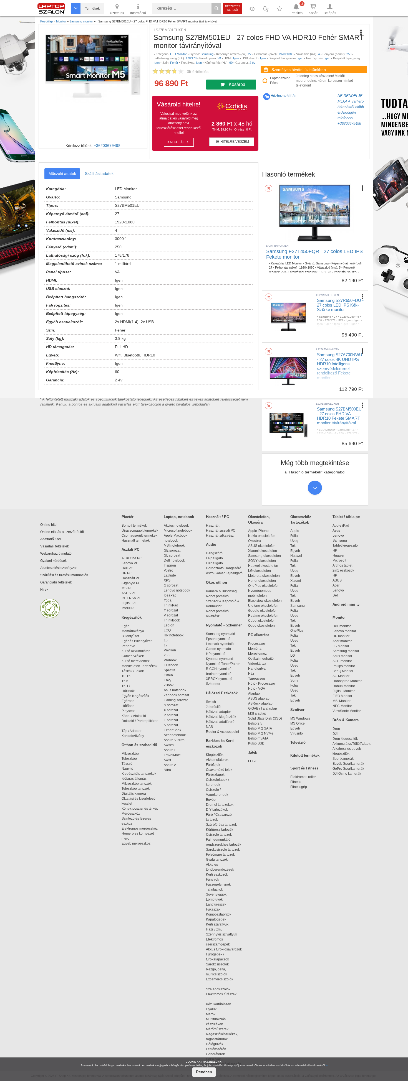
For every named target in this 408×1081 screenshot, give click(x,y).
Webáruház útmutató (56, 553)
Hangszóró (214, 553)
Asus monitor (342, 656)
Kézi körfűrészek (221, 1004)
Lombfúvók (214, 899)
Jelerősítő (213, 707)
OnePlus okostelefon (263, 586)
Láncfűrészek (218, 904)
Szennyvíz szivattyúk (221, 934)
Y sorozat (171, 610)
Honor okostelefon (262, 581)
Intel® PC (129, 608)
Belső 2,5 (255, 723)
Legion (169, 625)
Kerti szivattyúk (217, 924)
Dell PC (127, 568)
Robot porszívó (217, 596)
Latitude (170, 575)
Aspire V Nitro (175, 740)
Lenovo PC (130, 563)
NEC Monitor (342, 706)
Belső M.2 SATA (260, 728)
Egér (125, 626)
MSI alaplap (257, 713)
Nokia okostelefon (261, 536)
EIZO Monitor (342, 696)
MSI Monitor (342, 701)
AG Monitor (341, 676)
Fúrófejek (215, 765)
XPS (167, 580)
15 (166, 640)
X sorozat (171, 710)
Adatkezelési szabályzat (58, 568)
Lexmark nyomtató (220, 644)
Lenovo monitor (344, 631)
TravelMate (173, 755)
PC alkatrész (259, 635)
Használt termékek (136, 540)
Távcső (127, 764)
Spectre (169, 670)
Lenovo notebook (177, 590)
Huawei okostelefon (263, 566)
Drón (336, 729)
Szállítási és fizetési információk (64, 575)
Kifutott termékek (304, 755)
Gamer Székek (133, 656)
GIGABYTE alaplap (263, 708)
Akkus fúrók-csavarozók (224, 949)
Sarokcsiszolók (219, 964)
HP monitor (341, 636)
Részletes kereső (232, 8)
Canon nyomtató (218, 649)
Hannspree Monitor (347, 681)
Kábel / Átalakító (135, 716)
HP (335, 550)
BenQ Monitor (343, 671)
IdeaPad (170, 595)
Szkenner (213, 684)
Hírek (44, 590)
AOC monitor (342, 661)
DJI (335, 734)
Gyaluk (217, 1009)
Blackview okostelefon (265, 601)
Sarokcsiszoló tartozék (223, 849)
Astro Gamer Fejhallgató (224, 573)
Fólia (294, 536)
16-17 (126, 686)
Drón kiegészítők (345, 739)
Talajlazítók (214, 889)
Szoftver (297, 710)
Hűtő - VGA (256, 688)
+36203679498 (107, 145)
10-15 (126, 676)
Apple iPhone (258, 531)
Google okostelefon (263, 611)
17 (166, 645)
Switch (169, 745)
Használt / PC (217, 517)
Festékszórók (216, 1049)
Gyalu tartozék (217, 859)
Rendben (204, 1072)
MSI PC (127, 588)
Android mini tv (346, 604)
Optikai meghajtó (261, 659)
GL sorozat (172, 555)
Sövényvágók (218, 894)
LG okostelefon (259, 571)
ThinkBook (172, 620)
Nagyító (127, 769)
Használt (212, 525)
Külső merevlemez (136, 661)
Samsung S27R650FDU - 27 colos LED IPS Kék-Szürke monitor (340, 305)
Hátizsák (128, 691)
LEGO (252, 761)
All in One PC (132, 558)
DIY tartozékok (217, 810)
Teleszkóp (129, 759)
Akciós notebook (176, 525)
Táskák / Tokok (133, 671)
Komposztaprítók (218, 914)
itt (327, 1065)
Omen (168, 675)
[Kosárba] (268, 188)
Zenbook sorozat (176, 695)
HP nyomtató (215, 654)
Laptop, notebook (179, 517)
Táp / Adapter (132, 731)
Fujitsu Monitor (344, 691)
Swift (167, 760)
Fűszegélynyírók (219, 884)
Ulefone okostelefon (263, 606)
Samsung (297, 606)
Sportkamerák (343, 759)
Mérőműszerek (217, 1029)
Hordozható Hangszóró (223, 568)
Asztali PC (130, 549)
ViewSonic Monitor (347, 711)
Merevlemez (257, 654)
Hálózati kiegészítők (221, 717)
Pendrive (128, 646)
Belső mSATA (259, 738)
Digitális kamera (134, 794)
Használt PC (131, 578)
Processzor (256, 644)
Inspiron (170, 565)
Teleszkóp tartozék (136, 789)
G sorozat (171, 585)
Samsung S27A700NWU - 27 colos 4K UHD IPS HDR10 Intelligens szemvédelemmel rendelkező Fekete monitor (339, 366)
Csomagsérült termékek (139, 535)
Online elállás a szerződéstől (62, 532)
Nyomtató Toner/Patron (223, 664)
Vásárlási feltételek (54, 546)
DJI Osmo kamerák (348, 774)
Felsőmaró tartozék (220, 854)
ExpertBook (172, 730)
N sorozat (171, 705)
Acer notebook (175, 735)
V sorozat (171, 615)
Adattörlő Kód (50, 539)
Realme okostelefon (263, 616)
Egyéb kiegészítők (135, 696)
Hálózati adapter (218, 712)
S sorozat (171, 725)
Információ (138, 13)
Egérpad (128, 701)
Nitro (167, 770)
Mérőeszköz (131, 813)
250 (167, 655)
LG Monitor (341, 646)
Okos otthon (216, 582)
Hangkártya (257, 668)
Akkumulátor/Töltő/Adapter (352, 744)
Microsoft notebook (178, 530)
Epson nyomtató (218, 639)
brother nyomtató (218, 674)
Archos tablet (342, 565)
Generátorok (215, 1054)
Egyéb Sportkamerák (349, 764)
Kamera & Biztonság (221, 591)
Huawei (296, 556)
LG (292, 655)
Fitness (295, 782)
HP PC (127, 573)
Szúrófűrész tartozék (221, 825)
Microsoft (339, 560)
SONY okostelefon (262, 561)
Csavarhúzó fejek (221, 770)
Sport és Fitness (304, 768)
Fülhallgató (214, 563)
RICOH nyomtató (218, 669)
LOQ (167, 630)
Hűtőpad (128, 706)
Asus (336, 530)
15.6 (125, 681)
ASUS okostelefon (262, 546)
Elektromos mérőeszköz (140, 828)
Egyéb (295, 551)
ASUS (337, 580)
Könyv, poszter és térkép (140, 808)
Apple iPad (341, 525)
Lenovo (338, 535)
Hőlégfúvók (214, 1044)
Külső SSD (256, 743)
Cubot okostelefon (262, 621)
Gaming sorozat (176, 700)
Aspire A (170, 765)
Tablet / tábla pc (346, 517)
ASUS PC (129, 593)
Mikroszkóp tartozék (137, 784)
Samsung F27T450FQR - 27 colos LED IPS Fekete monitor (314, 254)
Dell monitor (342, 626)
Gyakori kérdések (53, 561)
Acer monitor (342, 641)
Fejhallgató (214, 558)
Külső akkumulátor (136, 651)
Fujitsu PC (129, 603)
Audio (211, 544)
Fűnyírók (212, 879)
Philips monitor (344, 666)
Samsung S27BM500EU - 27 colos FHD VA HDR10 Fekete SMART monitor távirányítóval (339, 416)
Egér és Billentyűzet (137, 641)
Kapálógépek (216, 919)
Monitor (339, 617)
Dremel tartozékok (222, 805)
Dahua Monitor (344, 686)
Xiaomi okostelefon (262, 551)
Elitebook (171, 665)
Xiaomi (295, 581)
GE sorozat (173, 550)
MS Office (297, 723)
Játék (252, 752)
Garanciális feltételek (56, 582)
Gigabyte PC (131, 583)
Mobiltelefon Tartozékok (139, 666)
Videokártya (257, 664)
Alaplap (254, 693)
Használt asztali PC (220, 530)
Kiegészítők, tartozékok (139, 774)
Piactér (128, 517)
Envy (167, 680)
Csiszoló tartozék (219, 835)
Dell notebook (174, 560)
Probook (170, 660)
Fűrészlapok (218, 775)
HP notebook (173, 635)
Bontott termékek (134, 525)
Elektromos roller (303, 777)
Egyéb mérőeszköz (136, 843)
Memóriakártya (133, 631)
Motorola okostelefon (264, 576)
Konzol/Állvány (133, 736)
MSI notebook (174, 545)
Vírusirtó (296, 733)
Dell (336, 595)
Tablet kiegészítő (345, 545)
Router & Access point (222, 732)
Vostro (168, 570)
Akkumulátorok (219, 760)
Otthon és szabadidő (139, 745)
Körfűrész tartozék (219, 830)
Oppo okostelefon (261, 626)
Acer (336, 585)
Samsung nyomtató (220, 634)
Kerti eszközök (217, 874)
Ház (251, 673)
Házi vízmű (214, 929)
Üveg (294, 541)
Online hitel (48, 525)
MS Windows (300, 718)
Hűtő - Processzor (261, 683)
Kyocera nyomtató (219, 659)
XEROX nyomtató (219, 679)
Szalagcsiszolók (218, 989)
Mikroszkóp (130, 754)
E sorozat (171, 720)
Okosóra (254, 541)
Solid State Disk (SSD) (265, 718)
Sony (294, 680)
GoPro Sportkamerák (348, 769)
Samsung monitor (346, 651)
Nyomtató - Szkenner (224, 625)
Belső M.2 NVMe (261, 733)
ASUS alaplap (259, 698)
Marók (214, 1014)
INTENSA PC (131, 598)
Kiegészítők (132, 617)
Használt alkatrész (220, 535)
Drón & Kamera (346, 720)
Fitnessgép (298, 787)
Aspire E (170, 750)
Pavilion (170, 650)
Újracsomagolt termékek (140, 530)
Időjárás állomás (134, 779)
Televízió (298, 742)
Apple (294, 531)
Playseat (128, 711)
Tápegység (256, 678)
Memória (254, 649)
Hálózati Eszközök (222, 693)
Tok (293, 546)
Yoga (168, 600)
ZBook (168, 685)
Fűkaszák (213, 909)
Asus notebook (175, 690)
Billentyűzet (130, 636)
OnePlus (296, 631)
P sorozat (171, 715)
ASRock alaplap (261, 703)
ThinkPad (171, 605)
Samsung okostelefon (264, 556)
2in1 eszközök (343, 570)
